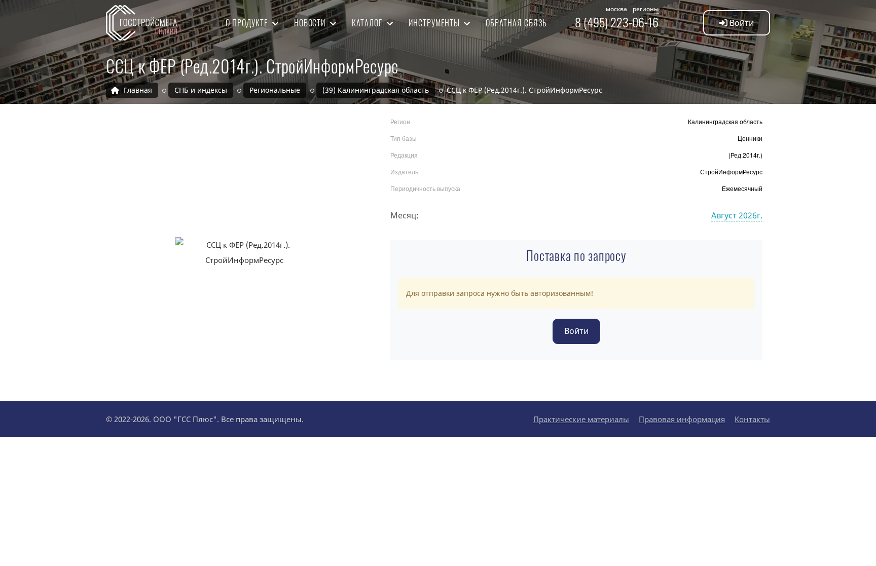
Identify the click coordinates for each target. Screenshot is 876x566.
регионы (646, 9)
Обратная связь (516, 23)
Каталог (368, 23)
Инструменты (435, 23)
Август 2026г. (736, 215)
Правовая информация (682, 419)
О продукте (248, 23)
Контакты (752, 419)
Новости (311, 23)
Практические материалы (581, 419)
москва (616, 9)
